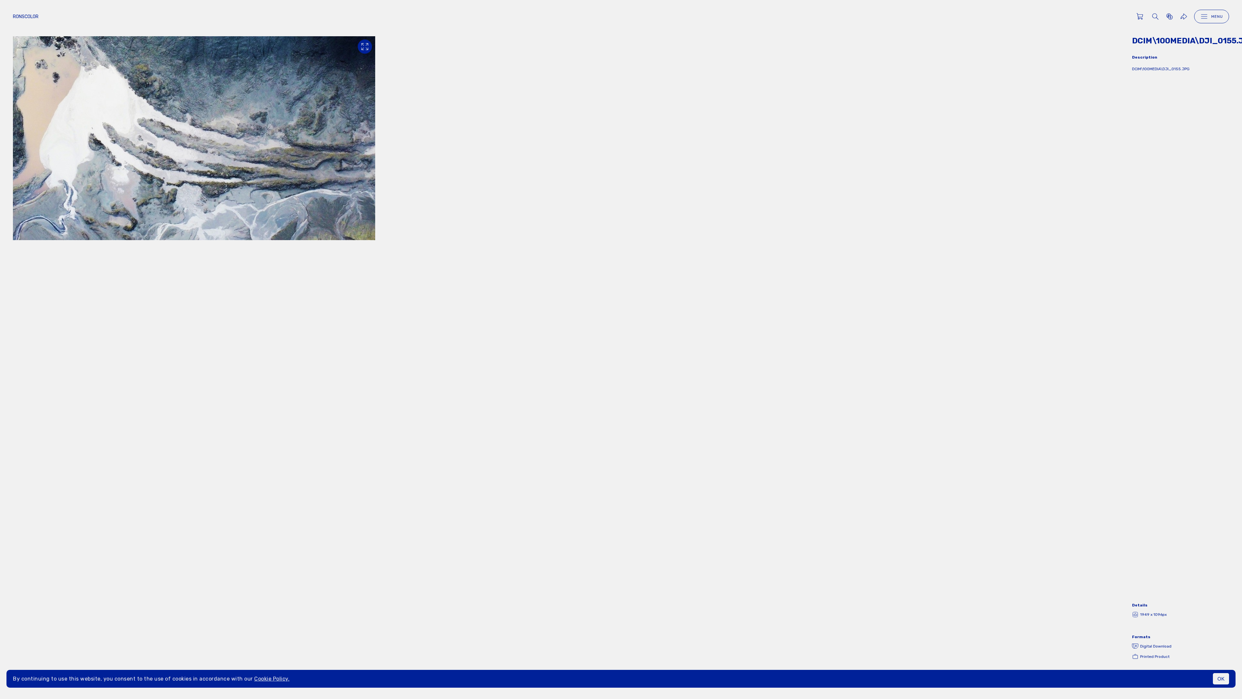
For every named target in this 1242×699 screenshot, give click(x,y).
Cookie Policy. (271, 679)
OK (1221, 679)
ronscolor (25, 16)
